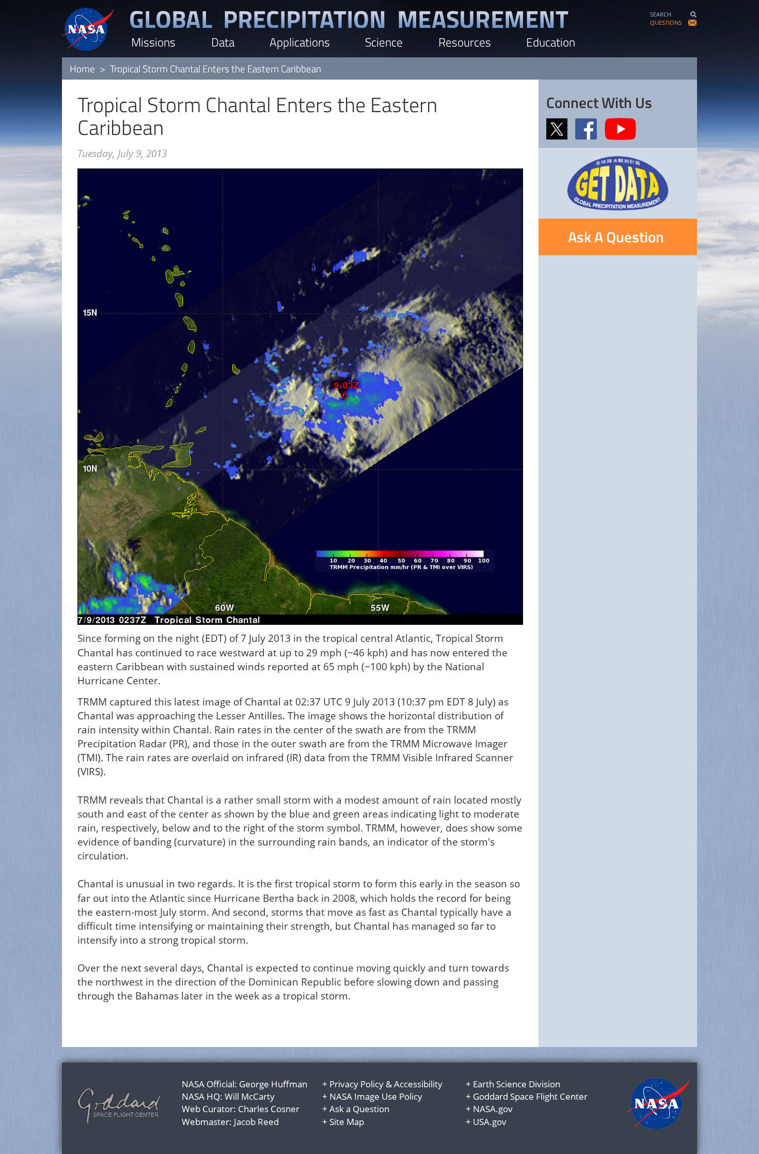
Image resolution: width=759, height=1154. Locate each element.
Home (82, 68)
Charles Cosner (268, 1109)
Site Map (346, 1122)
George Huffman (273, 1084)
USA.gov (490, 1122)
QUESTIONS (666, 22)
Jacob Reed (256, 1122)
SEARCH (660, 14)
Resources (464, 42)
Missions (153, 42)
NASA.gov (493, 1109)
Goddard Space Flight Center (530, 1096)
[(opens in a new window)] (559, 128)
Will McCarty (250, 1096)
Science (384, 42)
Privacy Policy (356, 1084)
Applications (300, 42)
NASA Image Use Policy (375, 1096)
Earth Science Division (516, 1084)
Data (222, 42)
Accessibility (418, 1084)
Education (550, 42)
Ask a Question (359, 1109)
